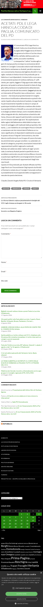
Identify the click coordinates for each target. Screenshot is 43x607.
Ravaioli (12, 562)
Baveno (31, 543)
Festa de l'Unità (29, 549)
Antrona (25, 543)
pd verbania (37, 555)
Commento (6, 234)
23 (27, 524)
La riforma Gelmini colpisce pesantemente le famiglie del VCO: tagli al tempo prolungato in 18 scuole (20, 200)
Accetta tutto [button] (21, 594)
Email (3, 271)
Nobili (3, 555)
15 (21, 520)
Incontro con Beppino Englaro (11, 210)
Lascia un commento (31, 39)
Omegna (10, 554)
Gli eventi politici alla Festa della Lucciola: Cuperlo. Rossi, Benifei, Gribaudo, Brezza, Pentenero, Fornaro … (20, 320)
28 (16, 527)
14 (16, 520)
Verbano (24, 19)
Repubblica (7, 424)
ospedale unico (24, 554)
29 (21, 527)
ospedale (17, 555)
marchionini (29, 552)
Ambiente (4, 438)
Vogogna (14, 568)
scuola (3, 566)
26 (4, 527)
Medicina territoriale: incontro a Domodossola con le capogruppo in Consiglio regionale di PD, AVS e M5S (21, 372)
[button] (21, 603)
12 (4, 520)
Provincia (4, 562)
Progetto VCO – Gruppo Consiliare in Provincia (18, 479)
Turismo (4, 475)
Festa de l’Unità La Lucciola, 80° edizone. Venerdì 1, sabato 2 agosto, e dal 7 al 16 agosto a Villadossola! (21, 346)
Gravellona (9, 552)
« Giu (3, 530)
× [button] (41, 573)
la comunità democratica (10, 19)
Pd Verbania (5, 458)
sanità (35, 562)
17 (33, 520)
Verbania (26, 188)
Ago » (39, 530)
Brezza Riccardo (19, 546)
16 (27, 520)
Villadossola (6, 568)
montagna (37, 552)
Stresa (8, 566)
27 (10, 527)
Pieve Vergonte (6, 559)
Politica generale (7, 462)
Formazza (37, 549)
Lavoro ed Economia (8, 450)
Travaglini (23, 565)
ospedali (31, 555)
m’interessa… (5, 454)
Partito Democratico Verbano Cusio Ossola (16, 11)
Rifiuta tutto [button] (21, 599)
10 (33, 517)
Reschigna (21, 561)
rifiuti (30, 562)
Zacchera (20, 568)
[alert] (21, 589)
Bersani (36, 543)
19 (4, 524)
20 (10, 524)
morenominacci (17, 39)
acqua (3, 543)
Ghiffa (3, 552)
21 (16, 524)
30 (27, 527)
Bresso (11, 546)
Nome (4, 262)
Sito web (4, 281)
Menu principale (40, 10)
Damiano (3, 549)
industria (6, 188)
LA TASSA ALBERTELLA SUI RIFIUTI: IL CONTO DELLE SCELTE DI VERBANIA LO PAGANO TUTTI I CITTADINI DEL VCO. (20, 363)
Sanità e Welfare (7, 466)
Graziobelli (16, 552)
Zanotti (35, 188)
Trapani (14, 565)
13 (10, 520)
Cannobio (26, 546)
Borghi (4, 545)
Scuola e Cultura (7, 470)
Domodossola (13, 549)
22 (21, 524)
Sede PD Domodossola (20, 402)
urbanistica (16, 188)
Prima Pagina (20, 558)
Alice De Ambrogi (11, 543)
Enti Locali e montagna (9, 446)
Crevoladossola (35, 546)
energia (23, 549)
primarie (32, 559)
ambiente (20, 543)
